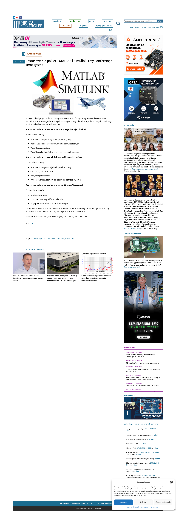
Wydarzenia (75, 21)
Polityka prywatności (108, 503)
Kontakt (90, 503)
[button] (171, 482)
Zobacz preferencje (163, 502)
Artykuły (83, 25)
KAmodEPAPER (150, 429)
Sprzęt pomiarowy (104, 25)
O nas (97, 503)
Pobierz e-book (155, 27)
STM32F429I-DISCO (144, 448)
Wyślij (160, 21)
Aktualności (65, 25)
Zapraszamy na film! (132, 228)
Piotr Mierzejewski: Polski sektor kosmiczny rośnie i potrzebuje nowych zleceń (28, 278)
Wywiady (57, 21)
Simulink (60, 238)
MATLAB (46, 238)
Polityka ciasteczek (133, 507)
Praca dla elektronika (138, 27)
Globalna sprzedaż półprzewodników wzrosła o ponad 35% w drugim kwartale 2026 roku (96, 278)
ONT (33, 223)
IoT (110, 30)
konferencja (36, 238)
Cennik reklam (65, 503)
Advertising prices (78, 503)
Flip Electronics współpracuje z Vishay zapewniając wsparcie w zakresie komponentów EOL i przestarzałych (62, 278)
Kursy (91, 21)
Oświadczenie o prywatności (149, 507)
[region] (143, 370)
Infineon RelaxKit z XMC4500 (149, 452)
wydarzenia (70, 238)
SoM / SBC (107, 21)
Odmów (143, 502)
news (53, 238)
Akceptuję (123, 502)
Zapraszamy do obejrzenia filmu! (145, 169)
